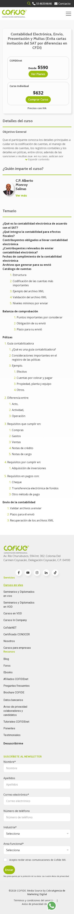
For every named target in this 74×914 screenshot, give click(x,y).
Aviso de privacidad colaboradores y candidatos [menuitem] (15, 711)
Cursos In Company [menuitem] (15, 620)
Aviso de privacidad (60, 876)
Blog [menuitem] (6, 659)
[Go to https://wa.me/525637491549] (51, 906)
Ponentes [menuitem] (9, 728)
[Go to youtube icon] (28, 572)
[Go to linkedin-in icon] (46, 572)
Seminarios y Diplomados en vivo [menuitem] (18, 594)
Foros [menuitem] (6, 665)
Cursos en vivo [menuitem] (13, 585)
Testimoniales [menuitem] (11, 735)
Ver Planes (38, 74)
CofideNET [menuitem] (10, 627)
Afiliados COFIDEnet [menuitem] (15, 679)
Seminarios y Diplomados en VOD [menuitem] (18, 604)
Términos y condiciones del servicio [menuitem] (33, 900)
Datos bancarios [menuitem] (13, 700)
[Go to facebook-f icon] (18, 572)
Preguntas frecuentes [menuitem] (16, 685)
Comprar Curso (38, 99)
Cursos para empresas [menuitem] (17, 647)
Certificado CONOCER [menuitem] (16, 634)
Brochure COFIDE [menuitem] (13, 692)
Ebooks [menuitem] (8, 672)
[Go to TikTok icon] (55, 572)
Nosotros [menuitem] (9, 641)
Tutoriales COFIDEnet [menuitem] (16, 721)
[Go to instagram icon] (37, 572)
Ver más (21, 195)
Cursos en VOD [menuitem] (12, 613)
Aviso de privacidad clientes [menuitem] (37, 904)
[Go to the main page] (14, 14)
